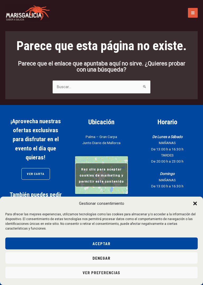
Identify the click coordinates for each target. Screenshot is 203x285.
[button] (195, 203)
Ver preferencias (101, 272)
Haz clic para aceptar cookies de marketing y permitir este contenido (101, 175)
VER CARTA (35, 173)
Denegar (101, 258)
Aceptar (101, 243)
